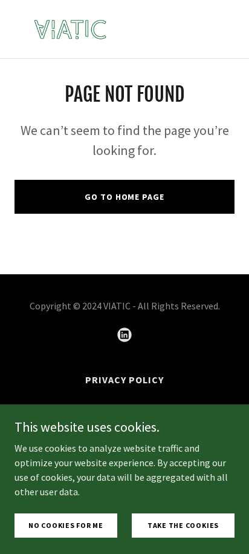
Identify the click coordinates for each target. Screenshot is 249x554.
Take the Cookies (183, 525)
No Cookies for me (65, 525)
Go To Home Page (124, 196)
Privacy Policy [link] (124, 380)
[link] (70, 29)
